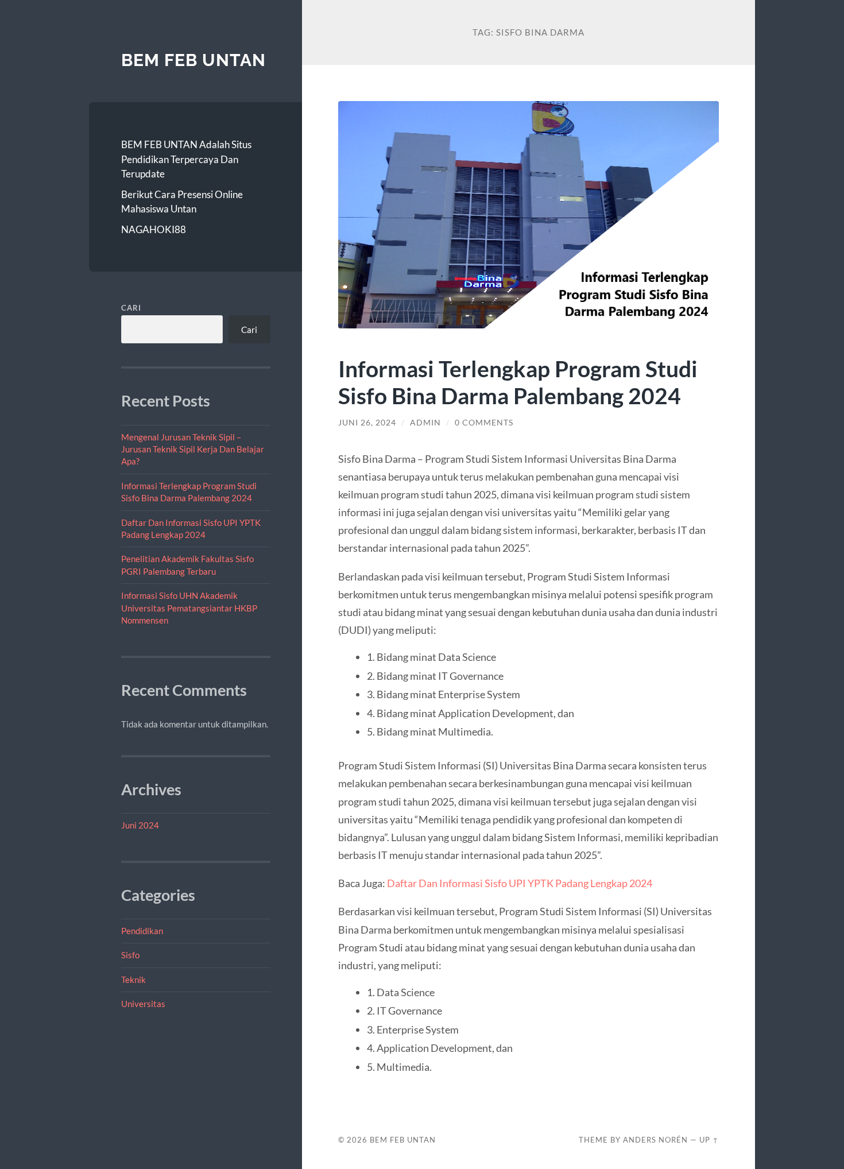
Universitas (143, 1003)
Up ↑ (709, 1139)
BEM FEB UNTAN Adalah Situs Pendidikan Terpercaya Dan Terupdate (186, 159)
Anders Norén (655, 1139)
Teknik (133, 979)
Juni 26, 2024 (367, 422)
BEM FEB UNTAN (193, 60)
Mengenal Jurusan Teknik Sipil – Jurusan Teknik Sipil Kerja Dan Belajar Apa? (192, 449)
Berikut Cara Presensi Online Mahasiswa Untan (182, 201)
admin (425, 422)
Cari (131, 307)
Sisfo (130, 955)
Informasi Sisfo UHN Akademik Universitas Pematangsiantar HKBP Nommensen (189, 607)
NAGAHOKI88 (153, 229)
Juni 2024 (140, 825)
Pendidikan (142, 931)
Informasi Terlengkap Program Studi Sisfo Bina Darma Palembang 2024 (518, 382)
